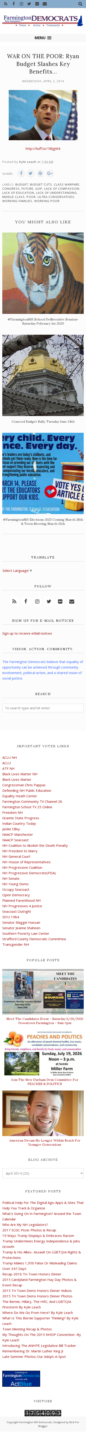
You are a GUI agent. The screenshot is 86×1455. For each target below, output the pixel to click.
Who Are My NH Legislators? (25, 1224)
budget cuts (41, 184)
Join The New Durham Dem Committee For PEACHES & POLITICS (44, 1082)
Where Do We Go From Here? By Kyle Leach (37, 1312)
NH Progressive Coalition (22, 867)
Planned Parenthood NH (21, 900)
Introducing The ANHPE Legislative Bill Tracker (39, 1345)
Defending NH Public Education (26, 790)
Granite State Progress (20, 818)
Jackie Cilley (11, 829)
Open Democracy (16, 895)
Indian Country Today (19, 823)
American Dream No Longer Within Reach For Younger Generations (44, 1142)
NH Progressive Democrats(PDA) (29, 873)
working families (17, 201)
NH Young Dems (15, 884)
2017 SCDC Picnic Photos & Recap (29, 1230)
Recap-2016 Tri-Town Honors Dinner (31, 1274)
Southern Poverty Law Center (25, 933)
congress (11, 188)
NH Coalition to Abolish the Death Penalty (35, 845)
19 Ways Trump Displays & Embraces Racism (38, 1235)
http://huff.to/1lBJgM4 (43, 148)
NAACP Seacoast (15, 840)
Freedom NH (12, 812)
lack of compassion (61, 188)
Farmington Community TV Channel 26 (32, 801)
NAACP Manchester (17, 834)
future (27, 188)
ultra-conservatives (56, 197)
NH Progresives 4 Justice (22, 906)
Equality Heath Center (19, 796)
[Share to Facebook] (21, 173)
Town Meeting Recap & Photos (27, 1329)
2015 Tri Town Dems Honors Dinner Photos (37, 1296)
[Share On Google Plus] (50, 173)
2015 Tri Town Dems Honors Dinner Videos (37, 1290)
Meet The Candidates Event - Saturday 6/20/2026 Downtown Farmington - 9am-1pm (44, 1021)
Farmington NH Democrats (35, 1422)
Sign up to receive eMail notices (27, 633)
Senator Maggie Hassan (21, 922)
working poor (47, 201)
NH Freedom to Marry (20, 851)
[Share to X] (31, 173)
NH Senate (10, 878)
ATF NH (8, 768)
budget (21, 184)
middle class (13, 197)
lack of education (18, 193)
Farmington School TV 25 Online (27, 807)
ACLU (6, 763)
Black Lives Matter (16, 779)
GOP (38, 188)
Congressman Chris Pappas (24, 785)
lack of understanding (56, 193)
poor (31, 197)
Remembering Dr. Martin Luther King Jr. (33, 1351)
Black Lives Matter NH (20, 774)
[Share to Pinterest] (40, 173)
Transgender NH (15, 944)
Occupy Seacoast (15, 889)
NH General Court (16, 856)
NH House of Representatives (26, 862)
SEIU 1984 (10, 917)
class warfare (66, 184)
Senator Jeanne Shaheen (21, 928)
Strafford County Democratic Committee (34, 939)
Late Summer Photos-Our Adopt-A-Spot (34, 1356)
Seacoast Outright (16, 911)
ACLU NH (9, 757)
